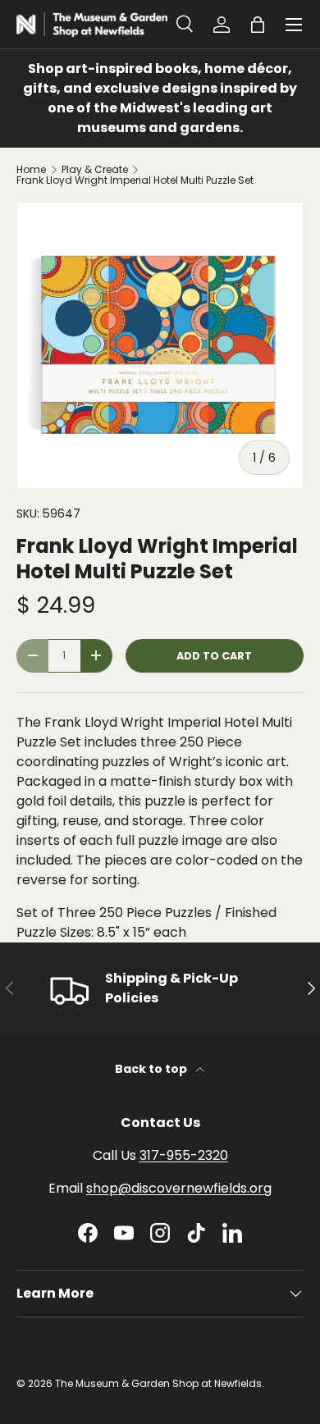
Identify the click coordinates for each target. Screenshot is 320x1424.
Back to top (152, 1069)
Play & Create (95, 170)
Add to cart (214, 656)
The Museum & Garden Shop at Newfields (158, 1383)
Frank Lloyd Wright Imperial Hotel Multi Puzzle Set (135, 180)
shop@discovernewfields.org (179, 1188)
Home (31, 170)
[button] (258, 25)
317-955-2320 (183, 1155)
